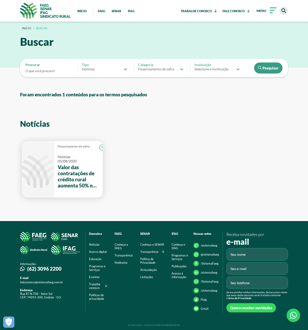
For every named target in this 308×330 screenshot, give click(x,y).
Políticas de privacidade (96, 296)
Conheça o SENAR (152, 244)
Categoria (145, 64)
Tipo (85, 64)
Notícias (94, 244)
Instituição (202, 64)
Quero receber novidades (251, 308)
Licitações (146, 277)
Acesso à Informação (179, 275)
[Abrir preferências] (8, 322)
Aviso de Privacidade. (240, 298)
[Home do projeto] (45, 11)
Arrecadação (148, 270)
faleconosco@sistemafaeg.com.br (41, 282)
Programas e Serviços (97, 268)
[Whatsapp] (293, 315)
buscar (41, 28)
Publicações (179, 266)
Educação (95, 259)
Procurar (32, 64)
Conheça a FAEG (121, 246)
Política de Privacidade (147, 260)
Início (26, 28)
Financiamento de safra (74, 146)
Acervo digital (98, 252)
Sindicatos (121, 262)
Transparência (124, 255)
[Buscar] (284, 11)
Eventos (94, 277)
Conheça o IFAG (178, 246)
